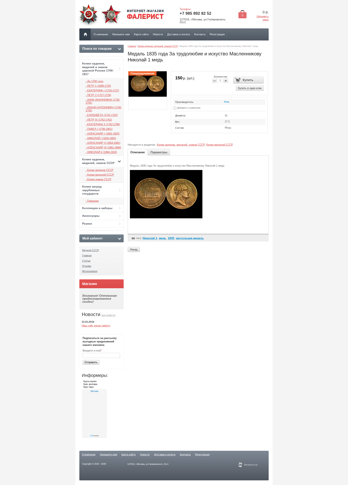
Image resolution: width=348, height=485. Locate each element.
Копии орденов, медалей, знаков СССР (98, 161)
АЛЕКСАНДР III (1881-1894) (104, 147)
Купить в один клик (250, 88)
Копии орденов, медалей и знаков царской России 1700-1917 (98, 69)
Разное (87, 223)
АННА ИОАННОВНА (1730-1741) (103, 101)
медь (162, 238)
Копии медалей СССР (100, 174)
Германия (93, 200)
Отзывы (86, 266)
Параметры (158, 152)
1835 (171, 238)
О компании (88, 454)
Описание (137, 152)
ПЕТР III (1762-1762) (99, 119)
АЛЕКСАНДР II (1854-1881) (103, 142)
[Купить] (248, 80)
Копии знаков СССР (99, 179)
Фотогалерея (89, 271)
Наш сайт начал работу (96, 325)
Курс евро (88, 387)
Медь (226, 102)
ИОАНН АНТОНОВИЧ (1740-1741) (104, 109)
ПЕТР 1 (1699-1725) (99, 85)
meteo (94, 436)
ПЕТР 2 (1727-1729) (99, 95)
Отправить (91, 362)
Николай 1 (150, 238)
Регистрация (202, 454)
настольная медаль (190, 238)
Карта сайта (128, 454)
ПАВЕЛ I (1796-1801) (99, 129)
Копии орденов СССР (100, 170)
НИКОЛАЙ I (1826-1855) (101, 138)
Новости (145, 454)
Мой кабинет (92, 238)
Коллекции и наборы (97, 208)
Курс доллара (90, 384)
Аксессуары (90, 215)
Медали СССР (90, 250)
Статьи (86, 260)
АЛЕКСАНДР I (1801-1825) (103, 133)
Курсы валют (90, 381)
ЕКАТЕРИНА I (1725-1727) (103, 90)
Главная (87, 255)
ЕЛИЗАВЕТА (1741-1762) (102, 115)
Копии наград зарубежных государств (92, 190)
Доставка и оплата (164, 454)
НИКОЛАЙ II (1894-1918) (102, 152)
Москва (94, 391)
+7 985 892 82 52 (195, 13)
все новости (108, 315)
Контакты (185, 454)
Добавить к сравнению (188, 108)
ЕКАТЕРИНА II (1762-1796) (103, 124)
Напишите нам (108, 454)
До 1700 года (95, 81)
